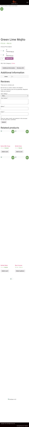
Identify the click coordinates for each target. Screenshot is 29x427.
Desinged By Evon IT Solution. (22, 425)
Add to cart (9, 58)
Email (3, 111)
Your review (4, 98)
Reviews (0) (20, 68)
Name (3, 106)
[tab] (8, 67)
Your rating (4, 93)
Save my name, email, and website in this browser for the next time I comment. (14, 119)
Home (2, 5)
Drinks (6, 5)
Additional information (9, 68)
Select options (20, 271)
